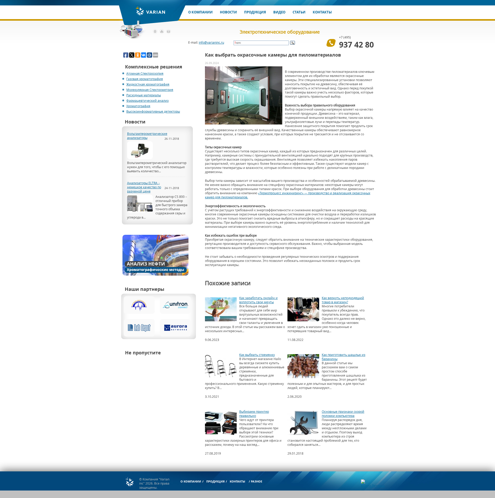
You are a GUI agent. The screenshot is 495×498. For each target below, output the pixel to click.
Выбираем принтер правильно (254, 413)
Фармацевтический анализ (147, 100)
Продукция (255, 12)
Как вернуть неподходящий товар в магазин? (343, 300)
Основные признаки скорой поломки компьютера (343, 413)
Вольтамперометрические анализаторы (145, 135)
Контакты (322, 12)
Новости (228, 12)
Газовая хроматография (144, 79)
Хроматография (138, 106)
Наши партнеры (144, 289)
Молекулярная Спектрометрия (149, 90)
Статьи (299, 12)
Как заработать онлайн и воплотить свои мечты (258, 300)
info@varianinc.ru (211, 42)
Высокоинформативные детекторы (153, 111)
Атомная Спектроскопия (144, 73)
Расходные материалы (143, 95)
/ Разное (255, 481)
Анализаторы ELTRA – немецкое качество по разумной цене (144, 187)
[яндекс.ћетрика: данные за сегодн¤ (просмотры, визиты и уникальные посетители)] (373, 483)
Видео (279, 12)
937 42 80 (356, 44)
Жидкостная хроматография (147, 84)
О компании (200, 12)
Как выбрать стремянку (257, 355)
